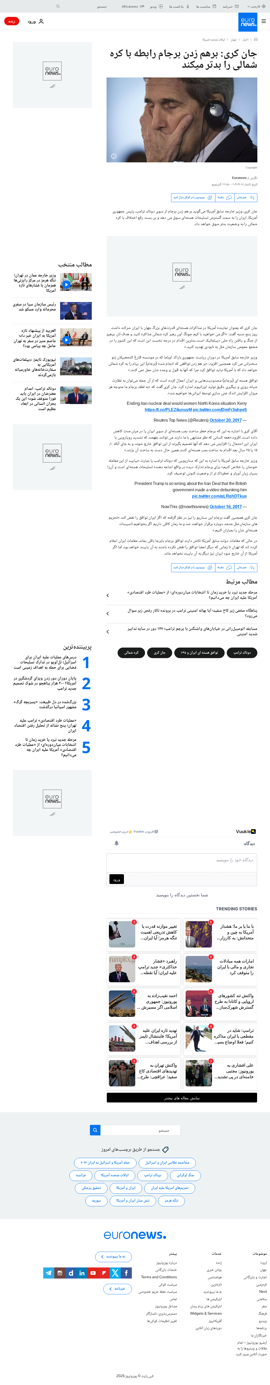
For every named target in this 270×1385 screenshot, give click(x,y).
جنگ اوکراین (185, 1175)
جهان (234, 40)
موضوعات (260, 1254)
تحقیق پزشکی (91, 1188)
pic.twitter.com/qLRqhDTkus (219, 496)
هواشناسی (215, 1277)
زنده (11, 21)
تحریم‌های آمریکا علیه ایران (170, 1188)
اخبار (245, 40)
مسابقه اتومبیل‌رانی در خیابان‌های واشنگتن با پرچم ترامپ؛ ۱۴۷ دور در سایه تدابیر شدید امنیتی (192, 631)
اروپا (264, 1263)
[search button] (58, 6)
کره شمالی (131, 652)
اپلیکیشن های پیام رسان (206, 1306)
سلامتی (262, 1299)
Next (263, 1292)
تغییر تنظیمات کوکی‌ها (162, 1321)
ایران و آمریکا (126, 1188)
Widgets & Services (206, 1314)
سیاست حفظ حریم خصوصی (157, 1292)
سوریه (96, 1201)
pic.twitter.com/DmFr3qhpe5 (220, 410)
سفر (264, 1306)
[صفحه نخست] (255, 39)
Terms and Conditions (159, 1277)
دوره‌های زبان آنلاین (208, 1328)
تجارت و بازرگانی (255, 1277)
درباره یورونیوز (166, 1263)
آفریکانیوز (215, 1321)
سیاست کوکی (167, 1284)
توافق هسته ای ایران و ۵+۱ (199, 652)
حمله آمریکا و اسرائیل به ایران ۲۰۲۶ (105, 1163)
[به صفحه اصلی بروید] (247, 22)
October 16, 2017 (226, 507)
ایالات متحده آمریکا (115, 1175)
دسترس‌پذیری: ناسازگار (161, 1314)
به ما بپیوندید (212, 1292)
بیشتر (173, 1254)
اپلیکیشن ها (214, 1299)
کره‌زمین (261, 1284)
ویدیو (263, 1321)
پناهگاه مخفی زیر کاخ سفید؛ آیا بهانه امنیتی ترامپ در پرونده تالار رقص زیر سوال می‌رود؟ (192, 613)
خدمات (217, 1254)
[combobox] (84, 6)
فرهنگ (262, 1314)
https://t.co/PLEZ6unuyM (168, 410)
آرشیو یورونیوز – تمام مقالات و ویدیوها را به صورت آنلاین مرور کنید (251, 1348)
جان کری (160, 652)
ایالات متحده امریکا (213, 40)
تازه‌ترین (216, 1284)
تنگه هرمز (171, 1201)
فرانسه (81, 1175)
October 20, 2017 (226, 420)
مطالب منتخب (75, 265)
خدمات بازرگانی (166, 1270)
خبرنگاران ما (259, 1335)
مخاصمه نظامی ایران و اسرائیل (167, 1163)
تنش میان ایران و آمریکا (133, 1201)
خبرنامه (119, 1289)
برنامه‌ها (261, 1328)
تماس (173, 1299)
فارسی (255, 6)
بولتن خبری (214, 1270)
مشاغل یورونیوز (166, 1306)
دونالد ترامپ (242, 652)
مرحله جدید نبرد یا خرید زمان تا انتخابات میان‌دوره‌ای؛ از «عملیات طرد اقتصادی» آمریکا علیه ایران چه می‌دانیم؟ (192, 595)
